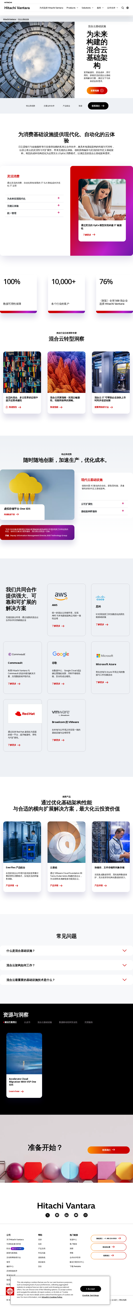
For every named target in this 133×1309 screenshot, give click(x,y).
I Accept (90, 1289)
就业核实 (41, 1262)
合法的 (114, 1300)
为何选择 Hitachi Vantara (51, 7)
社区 (40, 1244)
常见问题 (41, 1253)
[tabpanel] (66, 1065)
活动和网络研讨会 (13, 1257)
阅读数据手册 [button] (9, 514)
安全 (40, 1266)
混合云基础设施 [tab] (45, 1022)
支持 (40, 1239)
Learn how (14, 1091)
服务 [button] (99, 7)
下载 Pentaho (75, 1266)
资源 (80, 106)
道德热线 (41, 1257)
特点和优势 (30, 106)
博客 (71, 1253)
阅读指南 (54, 407)
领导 (8, 1262)
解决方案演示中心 (77, 1262)
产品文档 (41, 1248)
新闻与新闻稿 (11, 1253)
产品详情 (10, 885)
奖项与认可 (10, 1275)
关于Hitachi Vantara (15, 1239)
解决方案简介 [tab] (11, 1022)
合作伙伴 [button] (111, 7)
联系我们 (10, 1284)
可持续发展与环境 (13, 1244)
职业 (8, 1248)
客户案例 (73, 1244)
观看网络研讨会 (102, 407)
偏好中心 (10, 1266)
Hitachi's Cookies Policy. (52, 1297)
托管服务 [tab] (89, 1022)
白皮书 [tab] (27, 1022)
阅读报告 (13, 407)
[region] (60, 1290)
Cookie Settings (90, 1295)
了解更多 (87, 234)
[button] (122, 8)
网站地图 (123, 1300)
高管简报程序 (11, 1271)
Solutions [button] (86, 7)
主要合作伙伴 (49, 106)
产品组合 (66, 106)
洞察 (71, 1248)
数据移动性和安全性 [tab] (68, 1022)
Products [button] (71, 7)
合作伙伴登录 (75, 1257)
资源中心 (73, 1239)
